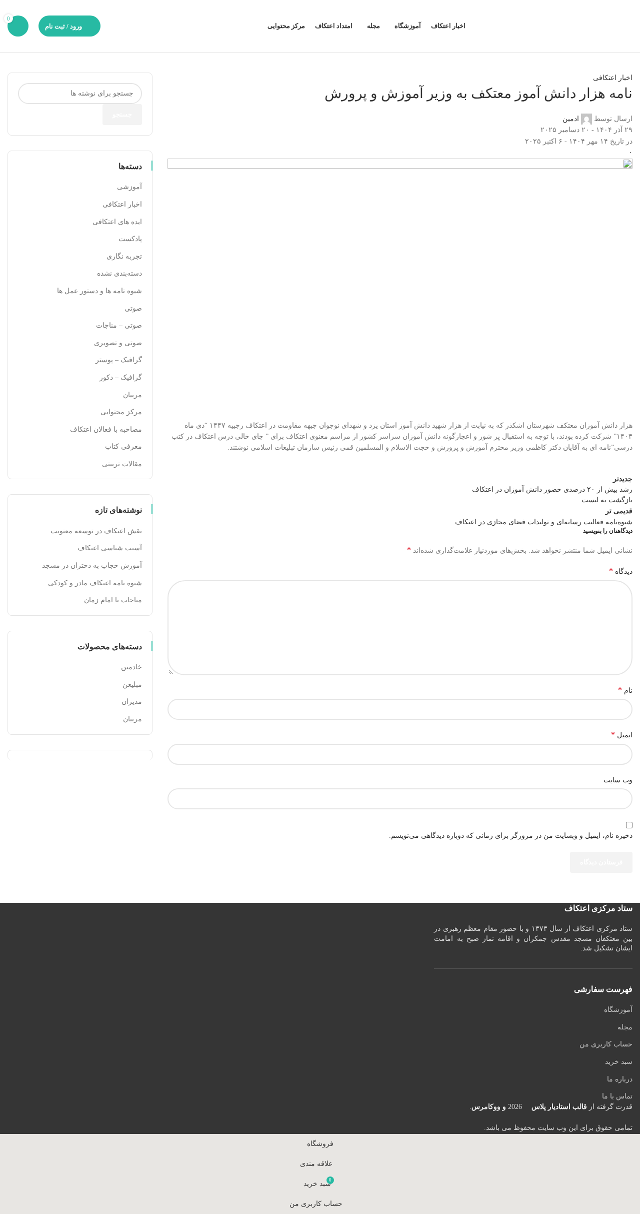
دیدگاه (620, 571)
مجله (625, 1027)
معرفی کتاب (123, 446)
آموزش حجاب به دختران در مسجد (92, 565)
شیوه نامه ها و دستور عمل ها (99, 291)
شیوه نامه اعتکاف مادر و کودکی (95, 583)
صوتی (133, 308)
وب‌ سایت (618, 780)
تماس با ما (617, 1096)
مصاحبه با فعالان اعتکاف (106, 429)
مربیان (132, 395)
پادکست (130, 239)
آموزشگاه (618, 1009)
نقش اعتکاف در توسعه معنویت (96, 531)
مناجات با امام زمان (113, 600)
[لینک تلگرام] (522, 464)
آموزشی (129, 187)
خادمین (131, 667)
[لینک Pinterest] (572, 464)
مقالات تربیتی (122, 464)
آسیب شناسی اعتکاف (110, 548)
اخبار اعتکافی (612, 78)
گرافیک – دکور (121, 377)
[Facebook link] (622, 464)
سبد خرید (618, 1061)
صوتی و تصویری (118, 343)
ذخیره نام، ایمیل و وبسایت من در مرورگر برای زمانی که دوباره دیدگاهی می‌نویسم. (510, 835)
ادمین (570, 119)
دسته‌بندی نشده (119, 273)
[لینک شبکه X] (598, 464)
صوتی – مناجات (119, 325)
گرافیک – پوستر (119, 360)
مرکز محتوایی (121, 412)
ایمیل (621, 734)
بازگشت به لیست (607, 500)
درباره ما (619, 1079)
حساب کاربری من (606, 1044)
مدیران (132, 701)
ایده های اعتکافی (117, 222)
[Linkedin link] (548, 464)
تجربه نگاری (124, 256)
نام (625, 690)
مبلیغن (132, 684)
